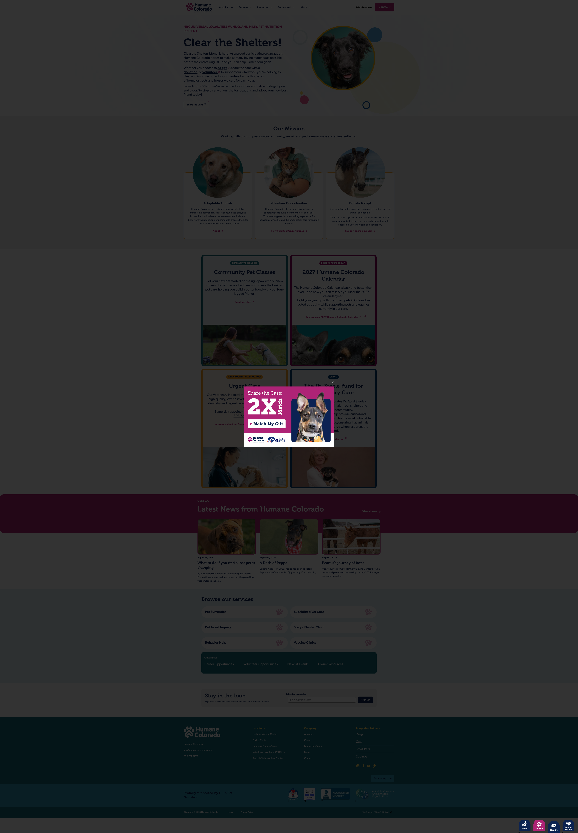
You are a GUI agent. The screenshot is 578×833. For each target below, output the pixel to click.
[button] (289, 416)
